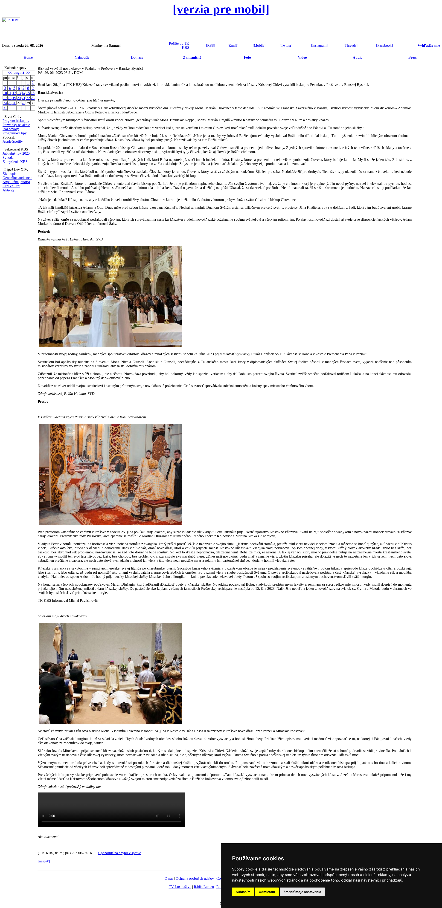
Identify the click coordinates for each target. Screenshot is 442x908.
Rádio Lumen (204, 887)
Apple (7, 141)
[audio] (25, 182)
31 (5, 108)
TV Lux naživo (180, 887)
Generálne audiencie (17, 178)
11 (10, 93)
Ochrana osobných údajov (195, 878)
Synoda (8, 157)
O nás (169, 878)
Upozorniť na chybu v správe (119, 853)
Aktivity (9, 190)
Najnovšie (82, 57)
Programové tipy (15, 133)
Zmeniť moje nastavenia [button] (302, 892)
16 (33, 93)
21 (23, 98)
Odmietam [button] (267, 892)
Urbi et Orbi (11, 186)
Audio (357, 57)
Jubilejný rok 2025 (16, 153)
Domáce (137, 57)
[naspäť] (44, 861)
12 (14, 93)
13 (19, 93)
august (19, 73)
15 (28, 93)
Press (412, 57)
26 (14, 103)
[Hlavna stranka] (11, 35)
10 (5, 93)
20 (19, 98)
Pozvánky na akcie (16, 125)
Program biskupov (16, 121)
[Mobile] (259, 45)
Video (302, 57)
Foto (247, 57)
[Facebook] (384, 45)
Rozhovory (11, 129)
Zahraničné (192, 57)
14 (23, 93)
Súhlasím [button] (243, 892)
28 (23, 103)
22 (28, 98)
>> (28, 73)
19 (14, 98)
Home (28, 57)
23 (33, 98)
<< (10, 73)
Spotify (17, 141)
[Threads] (350, 45)
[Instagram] (319, 45)
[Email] (232, 45)
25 (10, 103)
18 (10, 98)
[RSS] (210, 45)
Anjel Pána (11, 182)
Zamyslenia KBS (15, 162)
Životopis (9, 174)
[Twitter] (286, 45)
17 (5, 98)
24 (5, 103)
